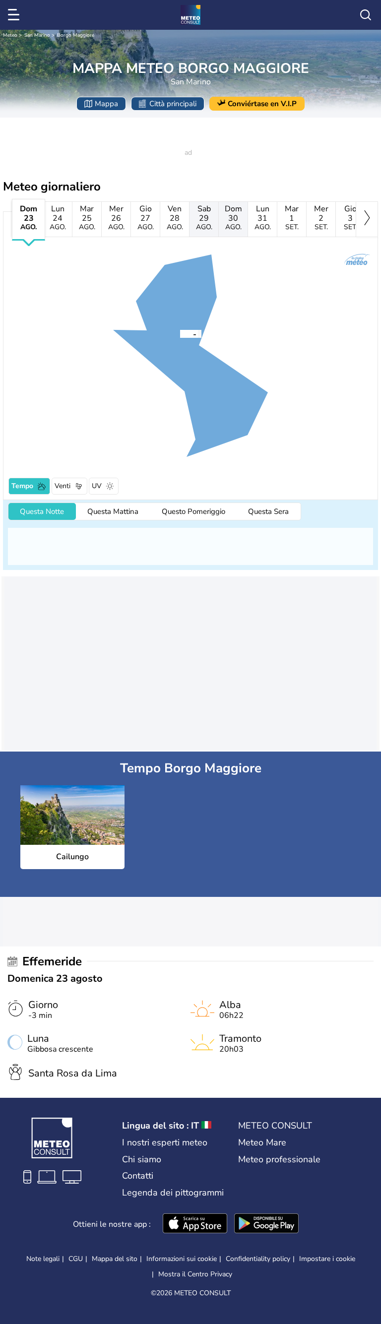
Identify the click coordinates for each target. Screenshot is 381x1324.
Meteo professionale (279, 1159)
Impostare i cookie (327, 1259)
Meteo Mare (262, 1142)
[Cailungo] (180, 333)
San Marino (37, 35)
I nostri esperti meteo (164, 1142)
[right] (367, 219)
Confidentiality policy (258, 1258)
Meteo (10, 35)
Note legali (43, 1258)
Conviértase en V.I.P (262, 104)
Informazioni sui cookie (181, 1258)
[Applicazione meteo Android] (266, 1224)
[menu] (15, 15)
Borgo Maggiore (75, 35)
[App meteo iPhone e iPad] (195, 1224)
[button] (180, 333)
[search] (366, 15)
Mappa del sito (114, 1258)
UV (97, 486)
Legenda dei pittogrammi (173, 1192)
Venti (62, 486)
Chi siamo (141, 1159)
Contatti (137, 1176)
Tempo (22, 486)
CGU (75, 1258)
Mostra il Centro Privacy (195, 1274)
